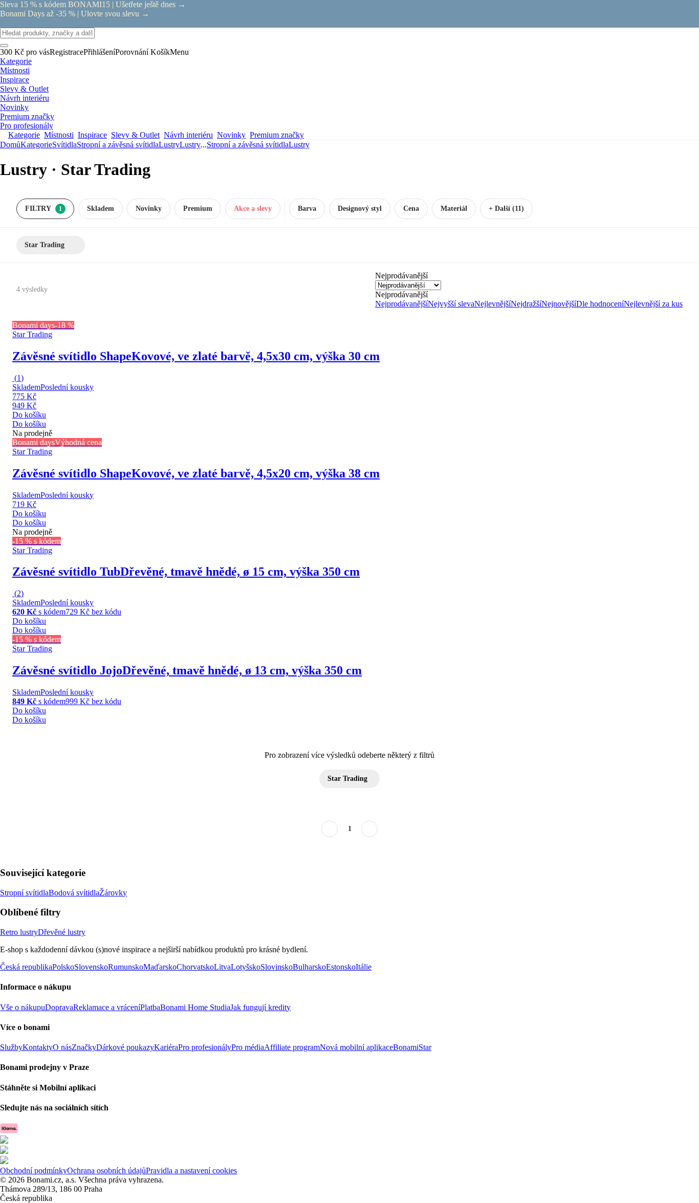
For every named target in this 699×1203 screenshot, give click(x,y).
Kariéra (166, 1047)
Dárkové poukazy (125, 1047)
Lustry (190, 144)
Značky (84, 1047)
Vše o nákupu (22, 1007)
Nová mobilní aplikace (356, 1047)
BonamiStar (412, 1047)
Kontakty (38, 1047)
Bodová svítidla (74, 892)
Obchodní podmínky (33, 1170)
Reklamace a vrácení (106, 1007)
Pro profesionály (204, 1047)
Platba (150, 1007)
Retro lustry (19, 932)
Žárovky (113, 892)
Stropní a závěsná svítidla (118, 144)
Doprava (59, 1007)
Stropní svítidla (24, 892)
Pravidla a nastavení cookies (191, 1170)
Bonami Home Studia (195, 1007)
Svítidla (64, 144)
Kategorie (36, 144)
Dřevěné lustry (61, 932)
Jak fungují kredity (260, 1007)
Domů (10, 144)
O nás (62, 1047)
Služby (11, 1047)
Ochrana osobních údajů (106, 1170)
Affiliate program (292, 1047)
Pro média (247, 1047)
